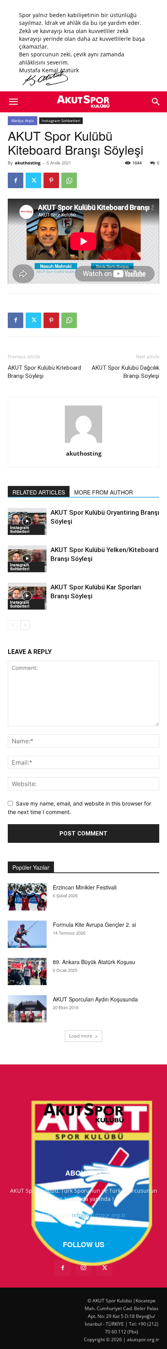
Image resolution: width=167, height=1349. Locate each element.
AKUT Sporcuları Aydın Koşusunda (95, 999)
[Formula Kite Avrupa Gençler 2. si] (27, 934)
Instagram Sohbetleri (61, 120)
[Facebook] (15, 180)
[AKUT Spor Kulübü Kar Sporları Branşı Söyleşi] (27, 596)
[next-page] (25, 625)
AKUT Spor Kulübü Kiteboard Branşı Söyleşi (44, 371)
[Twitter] (33, 180)
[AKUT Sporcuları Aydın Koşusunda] (27, 1008)
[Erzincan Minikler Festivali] (27, 896)
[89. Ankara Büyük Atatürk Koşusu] (27, 971)
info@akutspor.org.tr (99, 1215)
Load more (80, 1036)
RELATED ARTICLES (38, 492)
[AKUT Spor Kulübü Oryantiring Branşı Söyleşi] (27, 521)
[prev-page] (12, 625)
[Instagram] (83, 1268)
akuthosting (27, 163)
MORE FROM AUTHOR (103, 492)
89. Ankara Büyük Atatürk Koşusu (94, 962)
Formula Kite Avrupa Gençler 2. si (94, 924)
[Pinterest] (51, 180)
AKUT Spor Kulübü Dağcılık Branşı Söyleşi (125, 371)
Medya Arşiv (22, 120)
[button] (13, 101)
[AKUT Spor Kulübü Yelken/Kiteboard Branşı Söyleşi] (27, 558)
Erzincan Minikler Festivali (85, 887)
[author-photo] (83, 442)
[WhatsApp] (69, 180)
